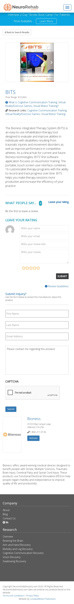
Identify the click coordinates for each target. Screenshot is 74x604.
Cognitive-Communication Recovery (23, 553)
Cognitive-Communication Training (47, 110)
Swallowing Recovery (14, 561)
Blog (5, 514)
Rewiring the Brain (13, 540)
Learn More (46, 21)
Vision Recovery (11, 557)
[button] (22, 62)
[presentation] (32, 393)
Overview (8, 536)
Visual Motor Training (53, 114)
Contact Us (9, 518)
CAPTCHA (11, 381)
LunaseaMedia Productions (43, 598)
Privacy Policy (32, 595)
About (6, 510)
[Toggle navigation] (67, 7)
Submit (10, 409)
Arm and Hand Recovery (17, 545)
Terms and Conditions (13, 595)
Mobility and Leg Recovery (18, 549)
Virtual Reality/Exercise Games (22, 114)
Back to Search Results (17, 32)
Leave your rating (58, 202)
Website (33, 438)
